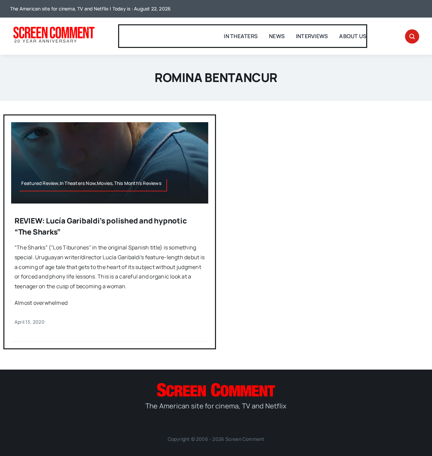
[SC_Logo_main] (216, 386)
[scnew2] (54, 27)
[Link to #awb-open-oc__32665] (412, 36)
